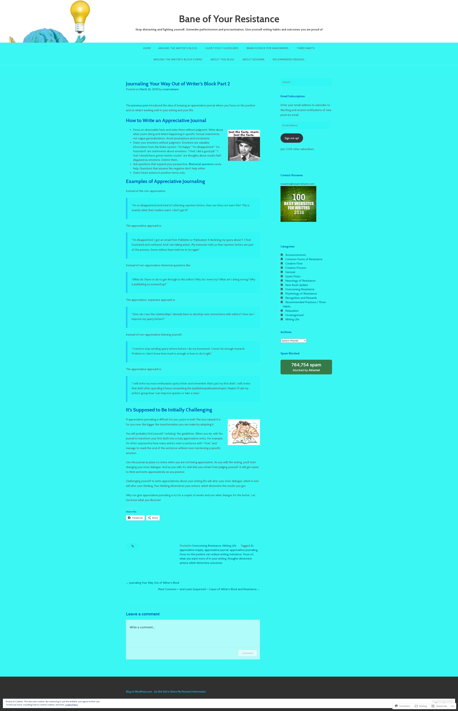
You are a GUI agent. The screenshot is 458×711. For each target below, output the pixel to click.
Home (147, 48)
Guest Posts (292, 276)
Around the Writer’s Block (177, 48)
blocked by (310, 368)
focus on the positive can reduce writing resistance (211, 554)
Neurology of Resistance (300, 280)
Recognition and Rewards (301, 298)
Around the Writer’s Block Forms (178, 59)
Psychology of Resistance (301, 293)
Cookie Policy (71, 704)
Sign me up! (292, 138)
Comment (247, 653)
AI (251, 545)
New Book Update (296, 285)
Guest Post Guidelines (222, 48)
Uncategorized (294, 315)
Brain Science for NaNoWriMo (268, 48)
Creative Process (295, 267)
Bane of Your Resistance (229, 19)
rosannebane (170, 89)
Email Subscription (293, 96)
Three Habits (306, 48)
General (290, 272)
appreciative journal (217, 550)
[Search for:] (306, 82)
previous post (139, 105)
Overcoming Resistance (206, 545)
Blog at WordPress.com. (139, 691)
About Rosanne (254, 59)
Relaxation (292, 310)
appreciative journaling (243, 550)
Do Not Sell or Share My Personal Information (180, 691)
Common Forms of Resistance (303, 259)
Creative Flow (294, 263)
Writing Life (229, 545)
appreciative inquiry (191, 550)
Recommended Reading (288, 59)
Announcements (295, 255)
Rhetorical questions (201, 164)
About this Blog (222, 59)
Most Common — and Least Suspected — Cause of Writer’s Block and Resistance (207, 589)
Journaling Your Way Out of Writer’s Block (154, 582)
